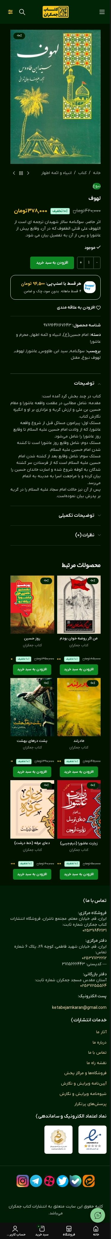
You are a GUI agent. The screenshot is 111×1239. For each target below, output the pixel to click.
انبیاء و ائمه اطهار (56, 173)
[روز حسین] (32, 605)
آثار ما (101, 1032)
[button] (79, 669)
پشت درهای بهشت (32, 741)
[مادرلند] (79, 707)
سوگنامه (77, 351)
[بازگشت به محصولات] (21, 173)
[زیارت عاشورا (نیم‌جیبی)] (79, 809)
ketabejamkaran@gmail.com (79, 1008)
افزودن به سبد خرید (52, 262)
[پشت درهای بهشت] (32, 707)
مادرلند (78, 741)
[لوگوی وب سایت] (56, 12)
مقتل (75, 358)
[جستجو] (22, 12)
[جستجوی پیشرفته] (10, 12)
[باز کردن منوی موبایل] (102, 12)
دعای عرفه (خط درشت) (32, 843)
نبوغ (97, 186)
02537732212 (94, 958)
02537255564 (93, 986)
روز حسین (32, 638)
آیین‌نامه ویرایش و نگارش (84, 1083)
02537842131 (95, 930)
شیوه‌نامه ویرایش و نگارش (83, 1094)
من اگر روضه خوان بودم (79, 638)
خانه (97, 173)
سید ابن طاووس (53, 351)
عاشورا (31, 351)
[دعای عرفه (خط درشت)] (32, 809)
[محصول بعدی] (13, 173)
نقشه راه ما (97, 1063)
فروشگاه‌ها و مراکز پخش (85, 1073)
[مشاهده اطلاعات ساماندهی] (58, 1140)
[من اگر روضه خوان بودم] (79, 605)
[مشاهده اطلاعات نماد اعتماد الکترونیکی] (92, 1140)
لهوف (19, 351)
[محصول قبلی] (28, 173)
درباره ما (100, 1042)
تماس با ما (97, 1052)
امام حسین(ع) (76, 335)
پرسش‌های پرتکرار (90, 1104)
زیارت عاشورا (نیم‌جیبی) (79, 843)
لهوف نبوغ (91, 358)
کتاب (82, 173)
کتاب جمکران (78, 645)
